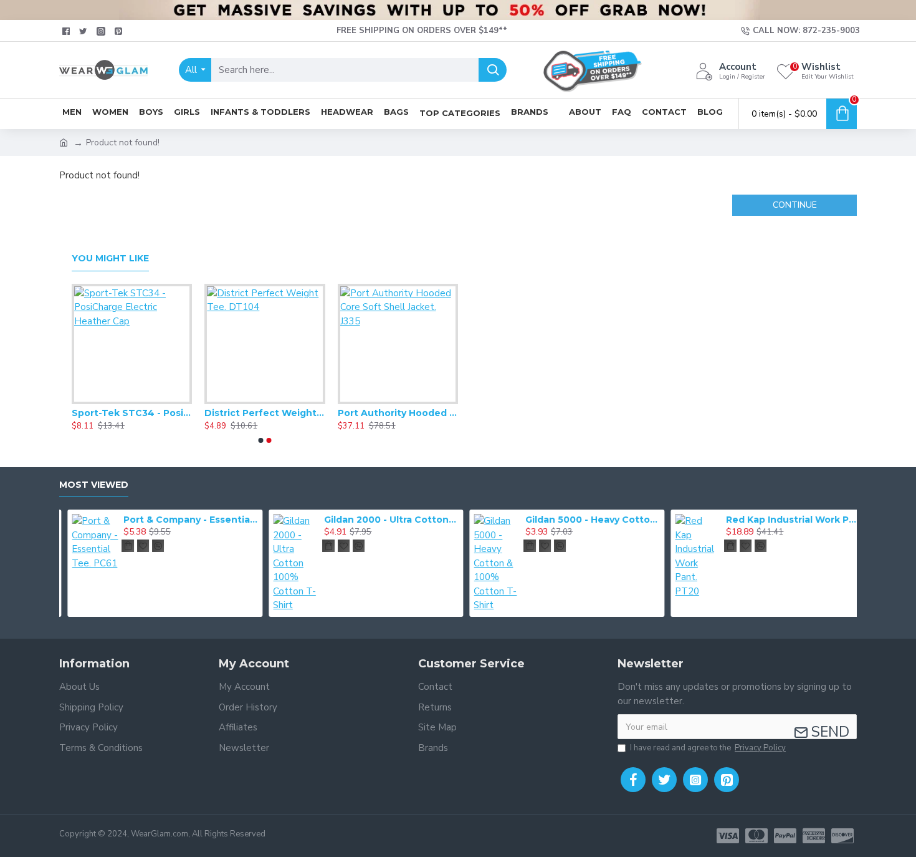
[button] (261, 440)
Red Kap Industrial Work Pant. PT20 (785, 519)
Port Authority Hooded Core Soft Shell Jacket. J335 (398, 413)
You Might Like (110, 258)
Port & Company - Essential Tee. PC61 (182, 519)
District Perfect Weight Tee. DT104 (264, 413)
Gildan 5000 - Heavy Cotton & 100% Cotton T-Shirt (584, 519)
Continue (795, 205)
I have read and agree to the (708, 747)
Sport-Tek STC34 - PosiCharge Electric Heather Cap (132, 413)
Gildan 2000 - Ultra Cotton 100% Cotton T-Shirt (383, 519)
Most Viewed (93, 485)
